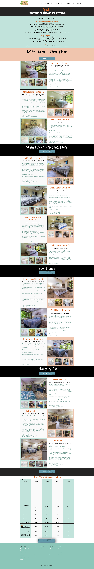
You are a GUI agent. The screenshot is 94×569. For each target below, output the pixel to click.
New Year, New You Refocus (39, 548)
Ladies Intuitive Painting (25, 552)
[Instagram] (41, 3)
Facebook (50, 548)
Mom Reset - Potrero (38, 550)
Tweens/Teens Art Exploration (26, 550)
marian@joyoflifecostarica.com (64, 556)
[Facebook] (40, 3)
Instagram (51, 550)
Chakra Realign (37, 554)
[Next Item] (44, 70)
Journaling (22, 555)
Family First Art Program (25, 548)
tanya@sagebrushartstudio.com (64, 550)
